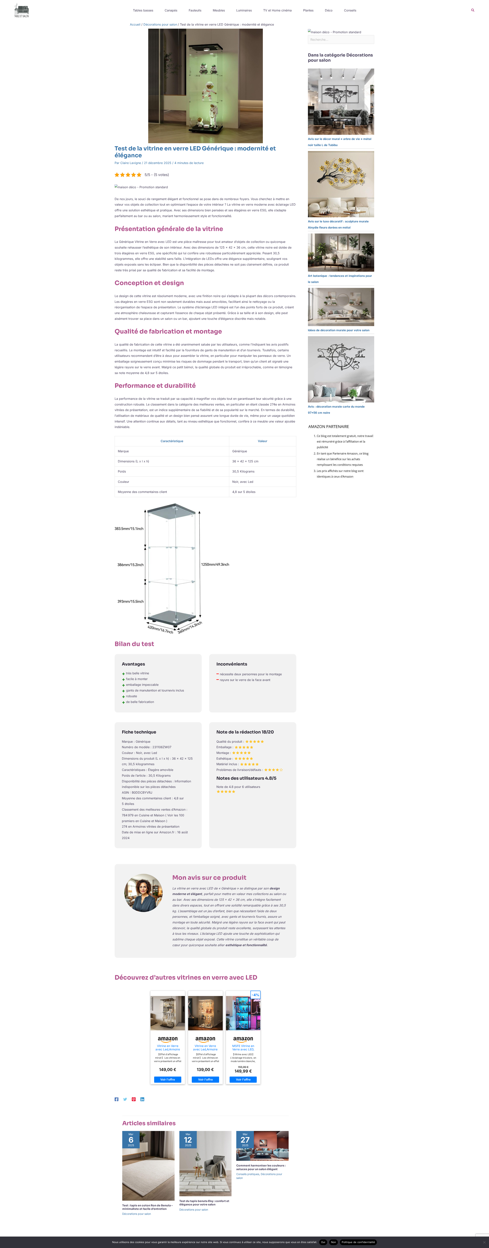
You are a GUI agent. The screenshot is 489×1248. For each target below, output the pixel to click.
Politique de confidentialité (358, 1242)
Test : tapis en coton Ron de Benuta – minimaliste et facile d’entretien (147, 1207)
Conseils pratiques (247, 1174)
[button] (473, 10)
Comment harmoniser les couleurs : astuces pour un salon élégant (261, 1167)
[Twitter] (125, 1099)
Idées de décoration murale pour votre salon (338, 330)
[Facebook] (116, 1099)
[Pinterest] (134, 1099)
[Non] (484, 1242)
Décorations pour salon (136, 1213)
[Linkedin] (142, 1099)
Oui (323, 1242)
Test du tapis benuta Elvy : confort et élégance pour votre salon (204, 1202)
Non (333, 1242)
